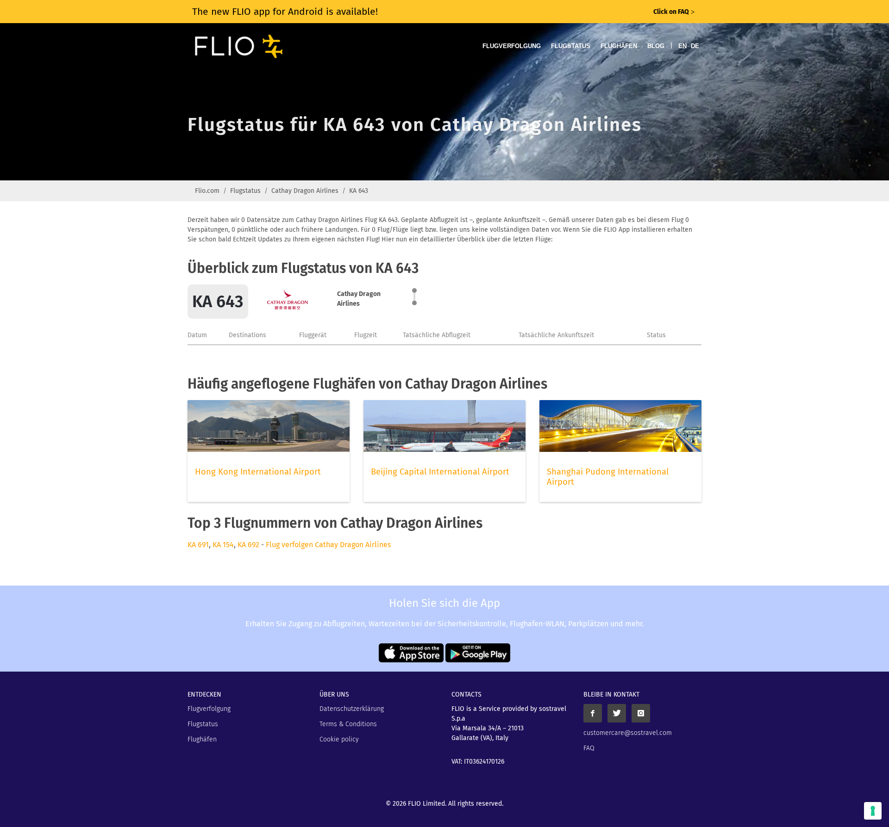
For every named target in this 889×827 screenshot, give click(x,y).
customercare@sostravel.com (627, 733)
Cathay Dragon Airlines (304, 191)
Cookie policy (339, 739)
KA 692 (248, 544)
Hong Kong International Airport (258, 472)
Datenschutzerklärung (351, 709)
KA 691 (198, 544)
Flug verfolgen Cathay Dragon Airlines (328, 544)
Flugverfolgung (511, 46)
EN (682, 46)
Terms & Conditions (348, 724)
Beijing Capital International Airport (440, 472)
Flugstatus (570, 46)
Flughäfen (619, 46)
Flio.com (207, 191)
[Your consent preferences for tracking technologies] (873, 811)
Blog (655, 46)
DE (695, 46)
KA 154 (223, 544)
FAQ (589, 748)
